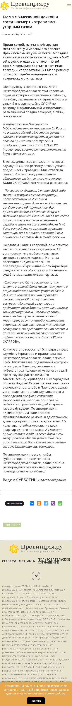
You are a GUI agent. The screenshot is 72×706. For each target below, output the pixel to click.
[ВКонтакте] (32, 503)
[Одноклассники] (39, 503)
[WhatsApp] (60, 503)
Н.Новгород (12, 525)
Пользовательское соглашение (54, 561)
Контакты (27, 560)
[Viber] (53, 503)
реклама (9, 560)
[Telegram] (46, 503)
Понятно (36, 700)
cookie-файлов (55, 693)
